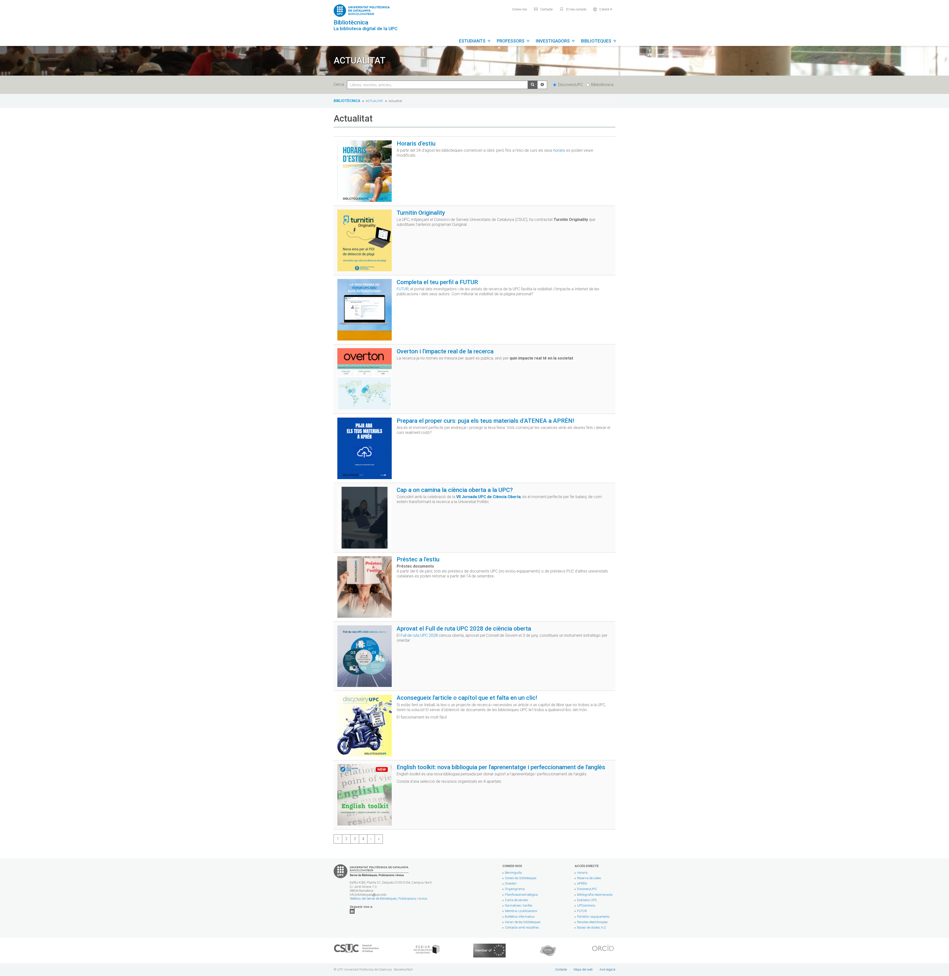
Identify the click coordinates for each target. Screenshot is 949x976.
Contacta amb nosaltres (522, 927)
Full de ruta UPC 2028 (419, 635)
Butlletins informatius (520, 916)
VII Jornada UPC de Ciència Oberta (488, 496)
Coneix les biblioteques (521, 878)
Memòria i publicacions (521, 911)
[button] (602, 9)
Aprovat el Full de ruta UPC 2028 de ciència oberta (464, 628)
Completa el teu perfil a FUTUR (437, 282)
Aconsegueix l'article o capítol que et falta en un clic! (467, 697)
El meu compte (572, 9)
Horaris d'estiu (416, 143)
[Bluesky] (352, 911)
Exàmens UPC (587, 900)
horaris (559, 150)
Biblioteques (599, 40)
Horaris (582, 872)
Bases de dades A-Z (591, 927)
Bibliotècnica (602, 84)
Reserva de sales (589, 878)
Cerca (340, 84)
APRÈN (582, 883)
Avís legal (606, 969)
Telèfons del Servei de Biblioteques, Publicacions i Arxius (388, 898)
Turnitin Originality (421, 212)
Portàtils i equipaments (593, 916)
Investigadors (555, 40)
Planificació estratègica (521, 894)
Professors (513, 40)
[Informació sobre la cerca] (542, 85)
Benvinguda (513, 872)
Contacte (543, 9)
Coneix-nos (519, 9)
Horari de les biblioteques (522, 922)
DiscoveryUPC (570, 84)
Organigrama (515, 889)
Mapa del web (583, 969)
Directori (511, 883)
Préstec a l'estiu (418, 559)
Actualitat (374, 101)
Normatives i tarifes (518, 905)
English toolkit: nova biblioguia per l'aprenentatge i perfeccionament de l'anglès (501, 767)
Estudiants (475, 40)
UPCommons (586, 905)
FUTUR (403, 289)
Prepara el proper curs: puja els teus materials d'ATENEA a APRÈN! (485, 420)
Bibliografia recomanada (594, 894)
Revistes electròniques (592, 922)
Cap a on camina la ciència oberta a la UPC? (455, 490)
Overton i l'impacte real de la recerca (445, 351)
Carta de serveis (516, 900)
